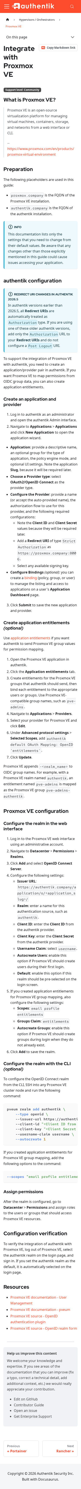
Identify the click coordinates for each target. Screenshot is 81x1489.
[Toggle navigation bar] (6, 6)
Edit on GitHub (26, 1399)
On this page (16, 37)
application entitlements (30, 638)
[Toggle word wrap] (64, 1108)
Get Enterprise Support (33, 1416)
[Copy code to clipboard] (72, 1108)
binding (30, 577)
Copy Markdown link (61, 48)
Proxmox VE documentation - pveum (40, 1309)
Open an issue (25, 1410)
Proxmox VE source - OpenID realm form (43, 1328)
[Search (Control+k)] (72, 6)
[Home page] (7, 19)
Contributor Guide (29, 1405)
